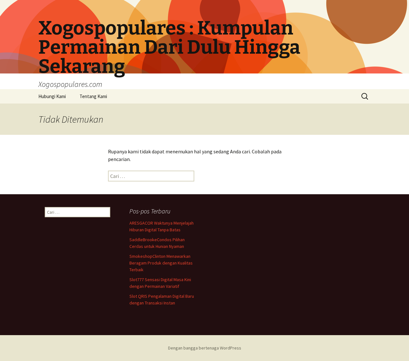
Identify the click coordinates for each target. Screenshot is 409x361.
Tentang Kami (93, 96)
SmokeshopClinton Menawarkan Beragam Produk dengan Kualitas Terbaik (161, 263)
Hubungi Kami (52, 96)
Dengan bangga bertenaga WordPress (204, 348)
